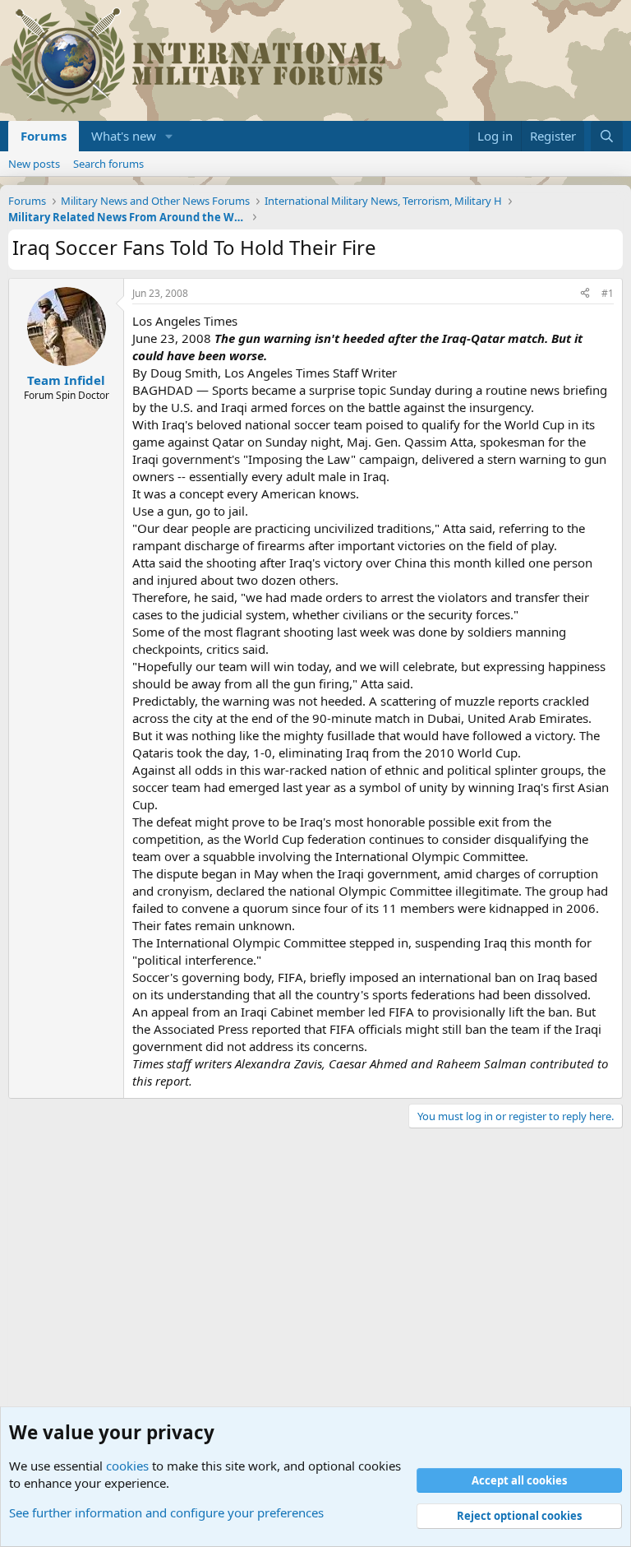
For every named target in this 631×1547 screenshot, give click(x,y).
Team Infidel (66, 380)
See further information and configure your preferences (166, 1512)
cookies (127, 1465)
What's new (123, 135)
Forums (44, 135)
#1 (607, 293)
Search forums (108, 163)
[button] (169, 136)
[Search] (607, 136)
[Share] (585, 294)
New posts (34, 163)
